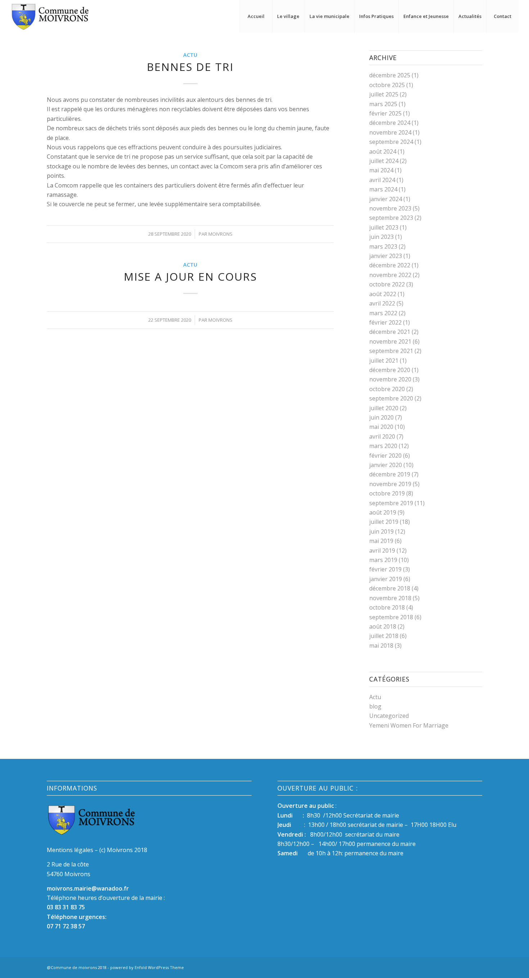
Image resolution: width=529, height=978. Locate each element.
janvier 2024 (385, 199)
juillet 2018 (383, 636)
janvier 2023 (385, 256)
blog (375, 706)
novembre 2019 (390, 484)
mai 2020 (381, 427)
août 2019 (382, 512)
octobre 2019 (387, 493)
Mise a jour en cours (190, 276)
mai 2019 (381, 541)
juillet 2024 (383, 161)
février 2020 (385, 455)
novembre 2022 (390, 275)
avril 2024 (382, 180)
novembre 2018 (390, 598)
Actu (190, 54)
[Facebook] (466, 966)
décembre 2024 (389, 123)
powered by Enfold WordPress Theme (147, 967)
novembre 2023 (390, 208)
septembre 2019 (391, 503)
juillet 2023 (383, 227)
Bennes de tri (190, 66)
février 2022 (385, 322)
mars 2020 (383, 446)
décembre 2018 (389, 588)
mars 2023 (383, 246)
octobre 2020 (387, 389)
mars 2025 (383, 104)
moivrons (220, 234)
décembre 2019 (389, 474)
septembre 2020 (391, 398)
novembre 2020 (390, 379)
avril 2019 (382, 550)
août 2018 (382, 626)
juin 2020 (381, 417)
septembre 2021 (391, 351)
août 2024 (382, 151)
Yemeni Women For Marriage (408, 725)
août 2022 (382, 294)
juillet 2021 (383, 361)
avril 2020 (382, 436)
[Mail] (476, 966)
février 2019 (385, 569)
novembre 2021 (390, 341)
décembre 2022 (389, 265)
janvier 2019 (385, 579)
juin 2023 (381, 237)
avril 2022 (382, 303)
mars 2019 (383, 560)
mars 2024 (383, 189)
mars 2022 (383, 313)
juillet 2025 (383, 94)
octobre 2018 (387, 607)
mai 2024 (381, 170)
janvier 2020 (385, 465)
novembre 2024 (390, 132)
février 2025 (385, 113)
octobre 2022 (387, 284)
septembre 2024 (391, 142)
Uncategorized (389, 716)
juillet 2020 (383, 408)
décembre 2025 (389, 75)
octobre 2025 (387, 85)
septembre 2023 (391, 218)
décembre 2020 (389, 370)
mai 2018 (381, 645)
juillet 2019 (383, 522)
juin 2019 (381, 531)
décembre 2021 (389, 332)
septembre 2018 (391, 617)
